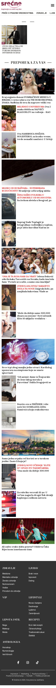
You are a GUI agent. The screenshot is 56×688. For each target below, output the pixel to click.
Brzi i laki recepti (36, 625)
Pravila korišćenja (39, 674)
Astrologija (11, 642)
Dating (31, 581)
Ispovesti (32, 577)
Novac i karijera (35, 603)
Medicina (6, 574)
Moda (4, 632)
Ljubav (33, 568)
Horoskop (6, 647)
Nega (4, 625)
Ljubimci (32, 610)
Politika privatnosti (42, 676)
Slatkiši (32, 635)
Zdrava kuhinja (35, 629)
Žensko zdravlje (9, 581)
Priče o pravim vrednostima (17, 13)
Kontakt (30, 676)
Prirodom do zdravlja (11, 591)
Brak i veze (33, 574)
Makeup (5, 629)
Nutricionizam (8, 584)
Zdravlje (41, 13)
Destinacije (33, 606)
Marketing (25, 674)
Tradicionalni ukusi (36, 632)
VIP (3, 43)
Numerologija (8, 651)
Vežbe (5, 588)
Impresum (14, 674)
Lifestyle (35, 597)
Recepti (34, 619)
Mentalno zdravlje (10, 577)
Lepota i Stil (11, 619)
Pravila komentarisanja (15, 676)
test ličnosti (7, 654)
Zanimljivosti (34, 613)
